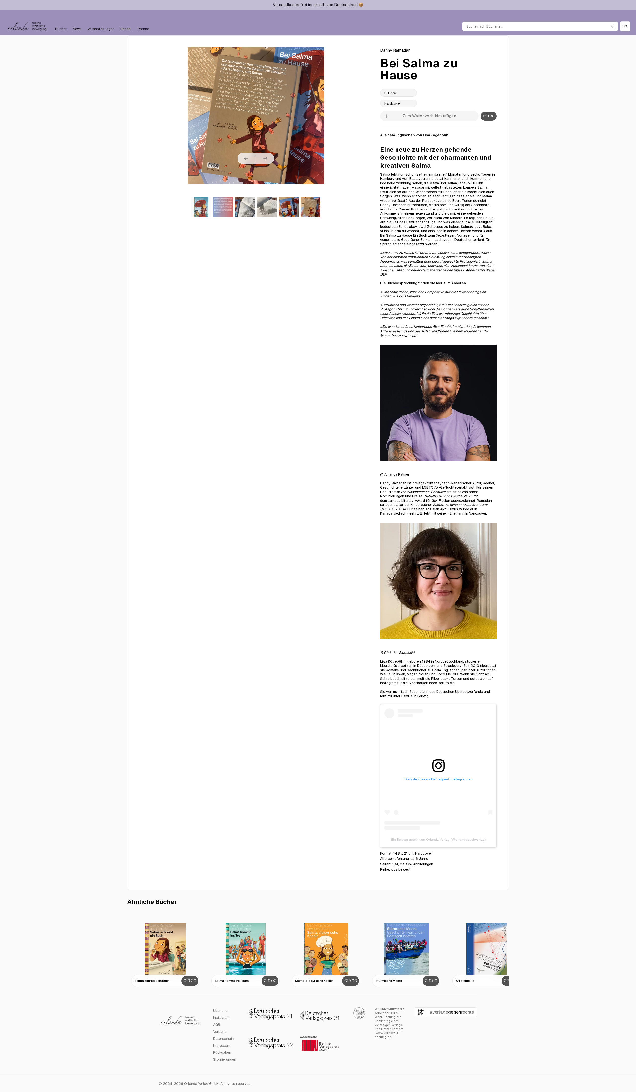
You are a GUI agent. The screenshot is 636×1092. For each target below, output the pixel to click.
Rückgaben (222, 1052)
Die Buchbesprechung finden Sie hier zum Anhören (423, 283)
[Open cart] (625, 26)
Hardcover (392, 103)
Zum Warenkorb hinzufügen (429, 116)
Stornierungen (224, 1059)
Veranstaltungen (101, 29)
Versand (219, 1032)
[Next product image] (265, 158)
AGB (216, 1025)
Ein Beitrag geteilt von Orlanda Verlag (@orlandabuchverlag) (438, 839)
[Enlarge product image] (201, 207)
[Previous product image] (246, 158)
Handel (126, 29)
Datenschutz (223, 1039)
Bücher (61, 29)
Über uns (220, 1011)
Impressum (222, 1046)
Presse (143, 29)
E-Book (390, 93)
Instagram (221, 1018)
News (77, 29)
